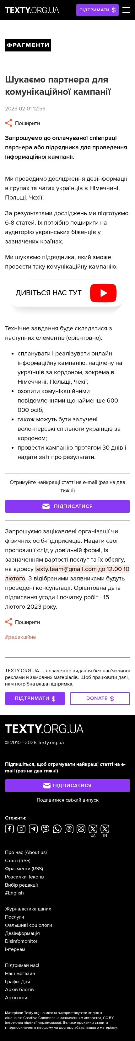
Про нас (14, 852)
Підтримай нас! (22, 965)
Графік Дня (17, 982)
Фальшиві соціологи (28, 925)
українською (49, 1022)
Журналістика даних (28, 909)
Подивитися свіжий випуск (68, 800)
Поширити (27, 123)
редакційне (22, 637)
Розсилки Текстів (24, 877)
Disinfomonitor (21, 941)
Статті (11, 860)
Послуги (14, 917)
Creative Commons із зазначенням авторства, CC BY (68, 1018)
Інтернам (15, 949)
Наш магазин (20, 973)
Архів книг (17, 998)
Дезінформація (22, 933)
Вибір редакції (21, 885)
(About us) (35, 852)
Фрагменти (17, 869)
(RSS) (24, 860)
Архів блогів (19, 989)
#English (14, 893)
